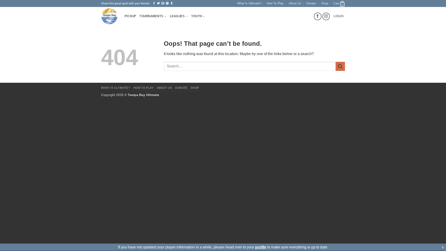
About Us (295, 3)
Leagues (177, 16)
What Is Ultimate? (249, 3)
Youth (196, 16)
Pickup (130, 16)
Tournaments (151, 16)
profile (260, 247)
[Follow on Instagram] (326, 16)
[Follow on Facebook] (317, 16)
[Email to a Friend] (162, 3)
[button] (339, 3)
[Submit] (340, 66)
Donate (311, 3)
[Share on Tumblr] (171, 3)
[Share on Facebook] (154, 3)
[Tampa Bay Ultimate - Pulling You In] (109, 16)
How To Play (275, 3)
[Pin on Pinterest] (167, 3)
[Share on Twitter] (158, 3)
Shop (324, 3)
